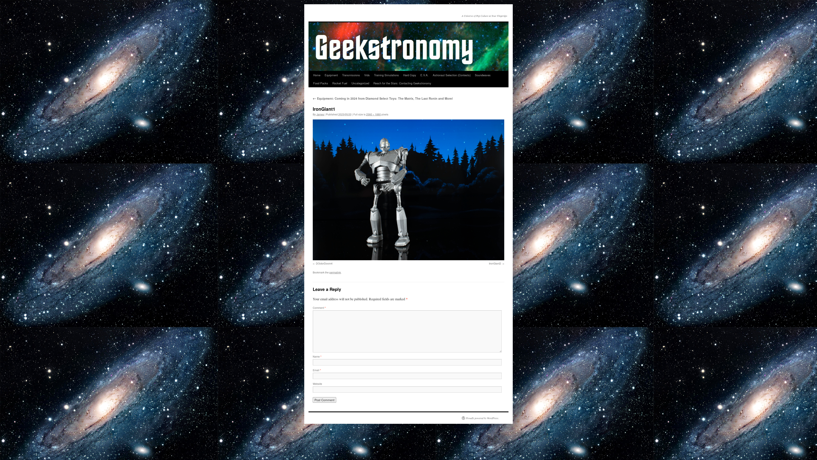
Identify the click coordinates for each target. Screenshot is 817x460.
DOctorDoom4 (324, 263)
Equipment (331, 75)
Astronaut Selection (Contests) (452, 75)
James (320, 114)
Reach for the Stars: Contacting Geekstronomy (402, 83)
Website (317, 383)
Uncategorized (360, 83)
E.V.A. (424, 75)
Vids (367, 75)
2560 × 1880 (373, 114)
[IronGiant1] (408, 189)
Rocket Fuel (339, 83)
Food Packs (320, 83)
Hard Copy (409, 75)
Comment (319, 307)
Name (317, 356)
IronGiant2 (495, 263)
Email (317, 370)
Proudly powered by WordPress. (482, 418)
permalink (335, 272)
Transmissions (351, 75)
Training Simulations (386, 75)
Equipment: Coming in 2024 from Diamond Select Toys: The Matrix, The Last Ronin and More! (383, 98)
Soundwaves (483, 75)
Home (316, 75)
